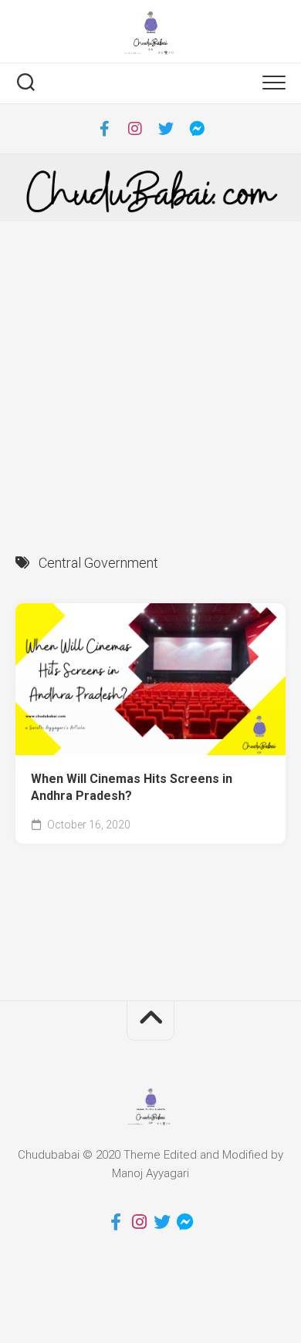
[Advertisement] (150, 379)
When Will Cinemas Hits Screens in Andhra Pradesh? (131, 787)
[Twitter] (165, 128)
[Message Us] (196, 128)
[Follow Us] (135, 128)
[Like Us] (104, 128)
